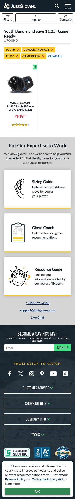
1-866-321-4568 (37, 303)
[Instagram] (31, 373)
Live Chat (37, 317)
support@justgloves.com (37, 310)
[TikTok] (65, 373)
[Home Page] (20, 6)
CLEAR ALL (55, 56)
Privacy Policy (15, 479)
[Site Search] (56, 6)
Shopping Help (36, 403)
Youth (10, 49)
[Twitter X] (20, 373)
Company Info (36, 418)
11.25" (10, 56)
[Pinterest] (42, 373)
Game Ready (31, 56)
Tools (35, 434)
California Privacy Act (47, 479)
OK (37, 491)
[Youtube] (53, 373)
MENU (69, 7)
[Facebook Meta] (9, 373)
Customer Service (36, 387)
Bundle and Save (36, 49)
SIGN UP (62, 347)
